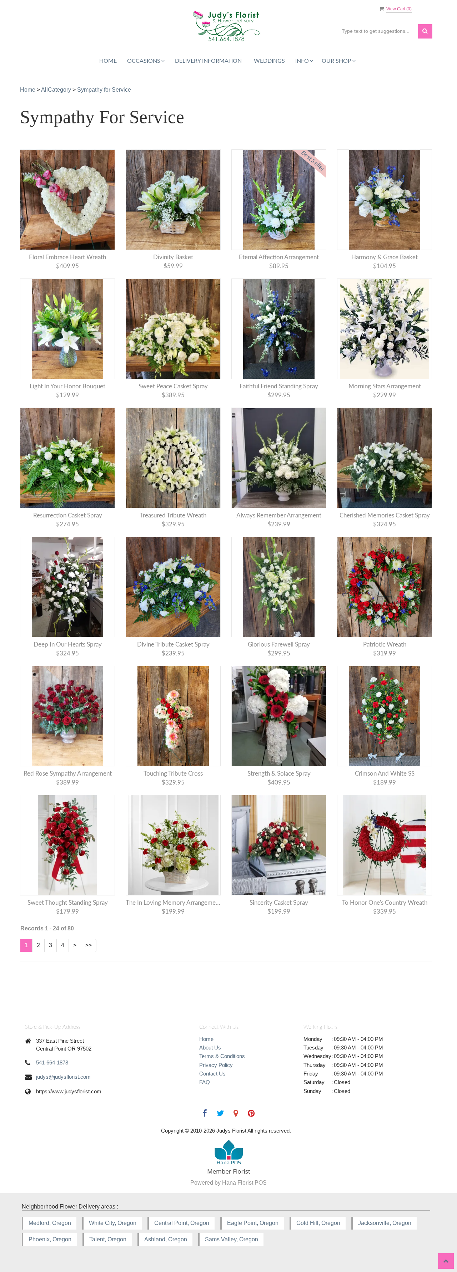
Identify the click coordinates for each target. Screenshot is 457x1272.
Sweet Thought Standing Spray (67, 903)
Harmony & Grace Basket (384, 257)
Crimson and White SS (385, 774)
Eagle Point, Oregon (252, 1223)
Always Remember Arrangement (278, 515)
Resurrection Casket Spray (67, 515)
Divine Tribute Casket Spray (173, 645)
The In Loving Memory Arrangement (173, 903)
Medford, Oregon (50, 1223)
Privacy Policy (216, 1065)
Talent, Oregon (107, 1239)
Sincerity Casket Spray (279, 903)
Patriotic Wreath (384, 645)
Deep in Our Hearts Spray (68, 645)
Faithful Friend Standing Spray (279, 386)
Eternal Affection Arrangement (279, 257)
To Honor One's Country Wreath (384, 903)
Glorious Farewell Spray (279, 645)
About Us (210, 1047)
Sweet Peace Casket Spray (173, 386)
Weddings (269, 61)
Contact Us (212, 1074)
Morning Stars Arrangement (384, 386)
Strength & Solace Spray (279, 774)
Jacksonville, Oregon (384, 1223)
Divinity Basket (173, 257)
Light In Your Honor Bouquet (67, 386)
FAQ (204, 1082)
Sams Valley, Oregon (231, 1239)
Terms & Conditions (222, 1056)
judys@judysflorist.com (63, 1077)
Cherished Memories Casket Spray (385, 515)
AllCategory (56, 90)
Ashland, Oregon (165, 1239)
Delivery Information (208, 61)
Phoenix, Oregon (50, 1239)
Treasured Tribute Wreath (173, 515)
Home (108, 61)
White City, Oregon (112, 1223)
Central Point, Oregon (181, 1223)
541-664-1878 (52, 1062)
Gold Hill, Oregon (318, 1223)
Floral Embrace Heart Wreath (67, 257)
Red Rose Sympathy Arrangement (68, 774)
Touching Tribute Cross (173, 774)
